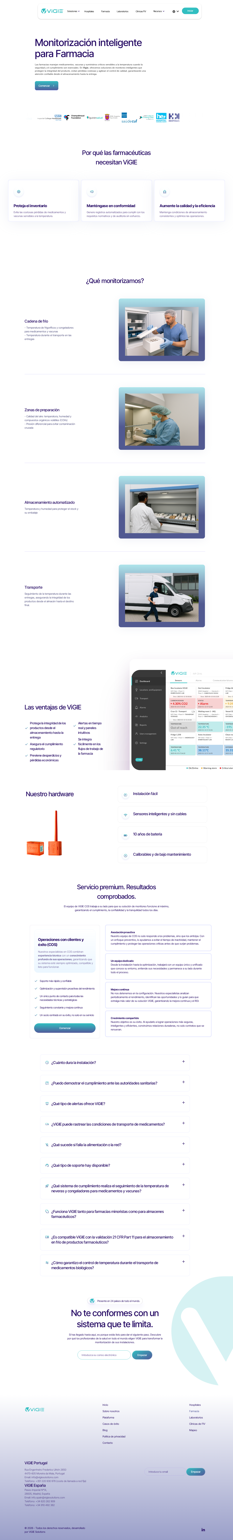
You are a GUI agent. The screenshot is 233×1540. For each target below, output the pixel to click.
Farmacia (105, 11)
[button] (73, 11)
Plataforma (108, 1417)
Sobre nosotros (111, 1411)
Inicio (105, 1404)
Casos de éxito (111, 1423)
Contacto (108, 1442)
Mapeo (193, 1430)
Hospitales (89, 11)
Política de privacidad (114, 1436)
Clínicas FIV (141, 11)
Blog (105, 1430)
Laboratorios (122, 11)
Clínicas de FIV (197, 1423)
